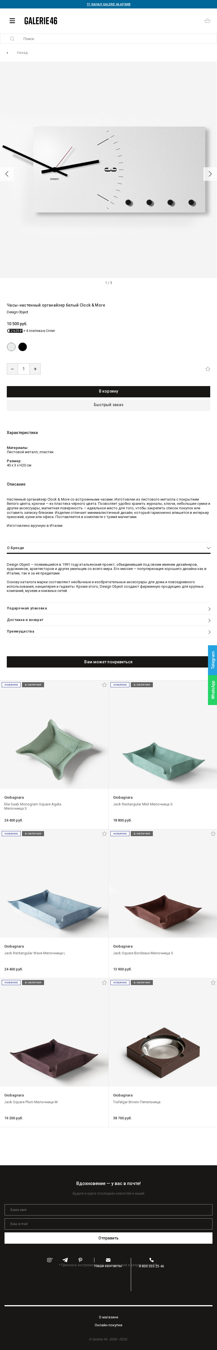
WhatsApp (213, 690)
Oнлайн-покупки (108, 1325)
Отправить (108, 1238)
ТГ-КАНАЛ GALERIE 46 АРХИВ (109, 4)
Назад (22, 52)
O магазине (108, 1317)
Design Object (17, 312)
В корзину (108, 391)
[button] (7, 174)
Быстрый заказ (108, 404)
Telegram (213, 660)
